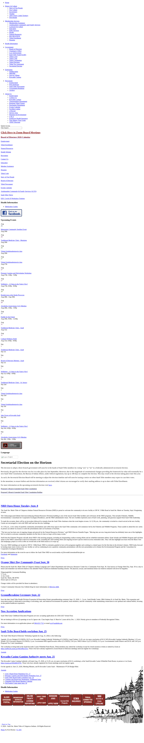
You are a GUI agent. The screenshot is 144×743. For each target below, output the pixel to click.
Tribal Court (13, 57)
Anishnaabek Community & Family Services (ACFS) (18, 191)
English (10, 457)
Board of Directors (15, 49)
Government (9, 47)
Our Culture (13, 10)
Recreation (4, 155)
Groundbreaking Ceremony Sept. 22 (20, 595)
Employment (13, 83)
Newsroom (8, 81)
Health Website (6, 152)
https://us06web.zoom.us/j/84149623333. (14, 649)
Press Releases (14, 85)
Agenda (3, 652)
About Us (8, 94)
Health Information (11, 43)
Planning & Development (17, 115)
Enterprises (8, 70)
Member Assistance (7, 166)
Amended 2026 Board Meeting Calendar (18, 681)
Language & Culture (16, 27)
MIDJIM (12, 73)
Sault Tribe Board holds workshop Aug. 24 (19, 677)
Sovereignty (13, 12)
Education (12, 29)
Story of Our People (16, 8)
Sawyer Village (14, 75)
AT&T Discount (14, 122)
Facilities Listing (14, 109)
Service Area (13, 113)
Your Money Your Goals (17, 120)
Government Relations (16, 88)
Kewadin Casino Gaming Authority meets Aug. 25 (28, 656)
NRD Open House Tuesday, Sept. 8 (19, 505)
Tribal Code (13, 58)
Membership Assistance (17, 23)
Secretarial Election (15, 66)
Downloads (13, 17)
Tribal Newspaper (7, 184)
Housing (12, 40)
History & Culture (11, 6)
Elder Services (14, 30)
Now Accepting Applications (16, 611)
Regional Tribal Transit (17, 103)
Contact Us (13, 98)
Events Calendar (14, 107)
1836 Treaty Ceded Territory (18, 16)
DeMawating (13, 71)
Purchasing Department (17, 105)
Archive (12, 90)
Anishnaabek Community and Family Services (24, 25)
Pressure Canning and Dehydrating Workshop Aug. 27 (23, 676)
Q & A (11, 116)
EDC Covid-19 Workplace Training (13, 198)
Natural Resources (15, 34)
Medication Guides (11, 206)
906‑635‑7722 (39, 623)
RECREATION (14, 36)
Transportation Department (18, 101)
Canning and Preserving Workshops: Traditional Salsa (23, 679)
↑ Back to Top (5, 724)
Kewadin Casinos (15, 77)
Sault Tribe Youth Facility (17, 55)
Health (11, 32)
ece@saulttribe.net (56, 623)
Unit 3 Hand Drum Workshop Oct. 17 (17, 674)
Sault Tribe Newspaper (17, 86)
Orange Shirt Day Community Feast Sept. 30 (25, 562)
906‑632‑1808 (54, 587)
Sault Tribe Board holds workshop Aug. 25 (24, 631)
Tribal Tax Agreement (16, 64)
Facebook (4, 554)
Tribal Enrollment (15, 38)
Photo (3, 730)
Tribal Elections (14, 62)
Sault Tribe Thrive (7, 195)
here (50, 485)
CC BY (19, 730)
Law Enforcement (15, 53)
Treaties (11, 14)
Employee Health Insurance (18, 118)
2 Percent (12, 111)
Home (7, 2)
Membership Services (12, 21)
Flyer (3, 558)
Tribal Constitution (15, 60)
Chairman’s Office (15, 51)
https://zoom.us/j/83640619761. (11, 663)
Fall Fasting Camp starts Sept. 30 (16, 683)
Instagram (14, 554)
